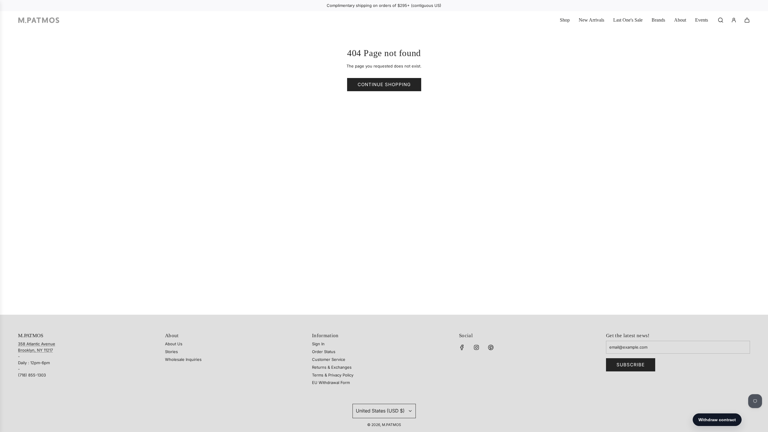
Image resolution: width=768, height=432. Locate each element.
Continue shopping (384, 84)
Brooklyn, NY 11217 (35, 350)
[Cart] (747, 20)
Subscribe (630, 365)
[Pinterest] (490, 347)
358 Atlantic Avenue (36, 343)
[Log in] (733, 20)
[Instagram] (476, 347)
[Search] (720, 20)
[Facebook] (462, 347)
